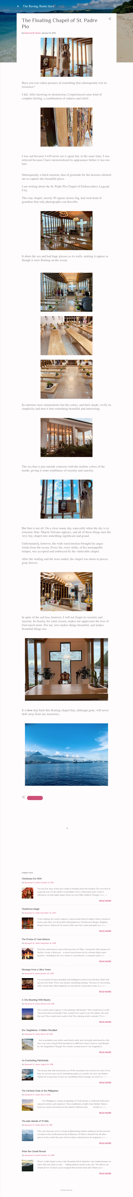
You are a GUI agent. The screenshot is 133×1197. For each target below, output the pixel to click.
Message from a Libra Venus (36, 969)
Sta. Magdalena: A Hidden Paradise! (39, 1030)
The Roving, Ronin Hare (38, 6)
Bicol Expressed (35, 798)
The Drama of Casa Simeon (36, 939)
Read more (105, 901)
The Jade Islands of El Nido (35, 1121)
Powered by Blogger (68, 1185)
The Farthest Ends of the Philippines (40, 1090)
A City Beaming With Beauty (36, 1000)
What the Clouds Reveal (34, 1151)
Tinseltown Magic (31, 909)
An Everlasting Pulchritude (35, 1060)
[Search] (115, 7)
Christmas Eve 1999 (32, 878)
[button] (109, 19)
